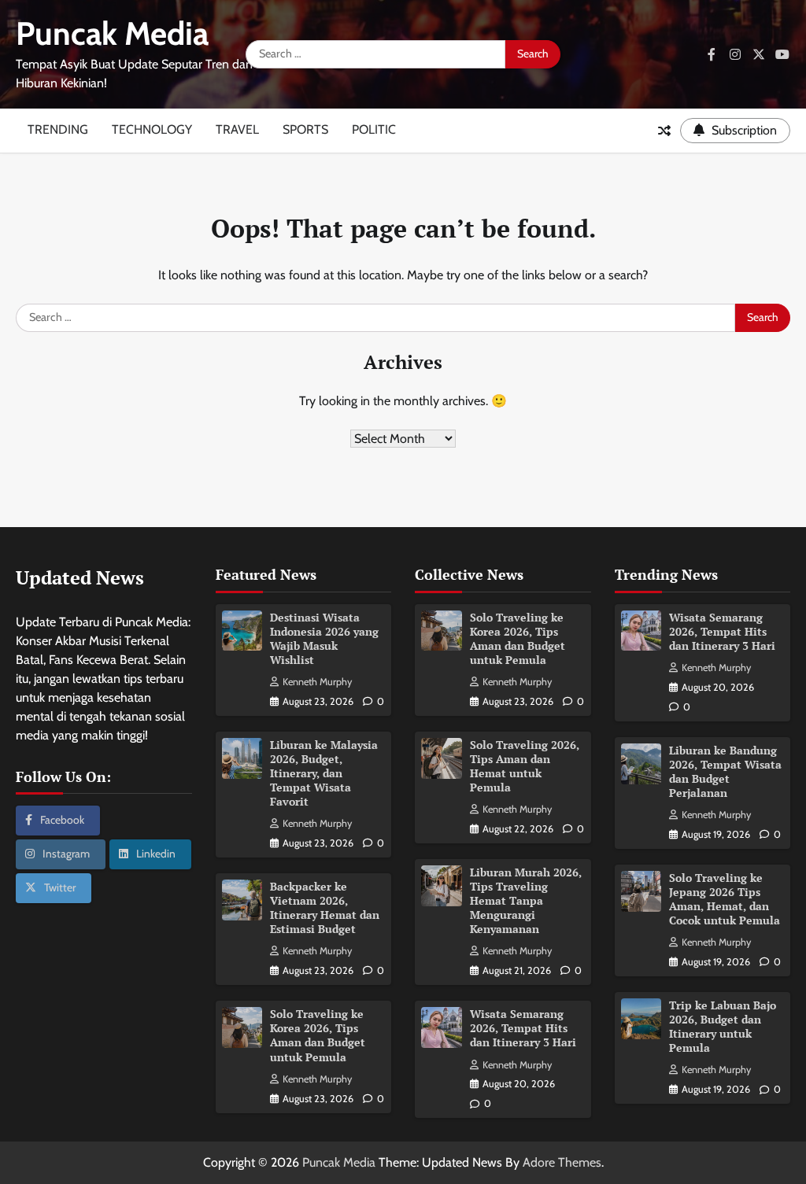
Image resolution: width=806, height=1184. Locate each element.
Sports (305, 129)
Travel (237, 129)
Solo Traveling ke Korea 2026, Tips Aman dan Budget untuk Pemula (317, 1035)
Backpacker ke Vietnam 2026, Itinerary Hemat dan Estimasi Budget (324, 908)
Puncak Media (112, 33)
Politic (374, 129)
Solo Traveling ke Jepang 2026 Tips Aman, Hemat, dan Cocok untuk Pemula (724, 899)
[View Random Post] (664, 130)
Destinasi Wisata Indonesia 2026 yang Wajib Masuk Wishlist (324, 638)
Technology (152, 129)
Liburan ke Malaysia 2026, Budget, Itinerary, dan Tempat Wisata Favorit (324, 773)
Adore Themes (562, 1162)
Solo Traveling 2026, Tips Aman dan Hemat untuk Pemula (524, 766)
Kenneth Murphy (317, 682)
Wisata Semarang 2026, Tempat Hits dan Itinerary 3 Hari (523, 1028)
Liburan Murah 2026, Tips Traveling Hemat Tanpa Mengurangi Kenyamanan (526, 900)
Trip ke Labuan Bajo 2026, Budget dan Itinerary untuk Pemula (722, 1026)
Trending (58, 129)
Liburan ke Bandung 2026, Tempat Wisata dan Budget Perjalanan (725, 771)
